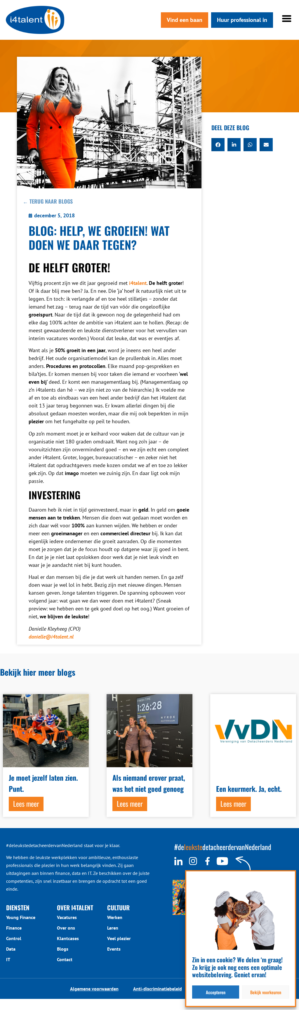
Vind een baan (184, 20)
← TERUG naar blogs (48, 201)
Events (114, 949)
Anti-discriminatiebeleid (157, 989)
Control (13, 938)
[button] (218, 144)
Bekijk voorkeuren (265, 992)
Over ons (66, 928)
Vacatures (67, 917)
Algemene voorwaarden (94, 989)
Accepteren (215, 992)
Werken (114, 917)
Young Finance (20, 917)
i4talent (138, 283)
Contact (64, 959)
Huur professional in (242, 20)
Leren (112, 928)
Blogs (62, 949)
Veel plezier (119, 938)
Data (10, 949)
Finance (14, 928)
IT (8, 959)
